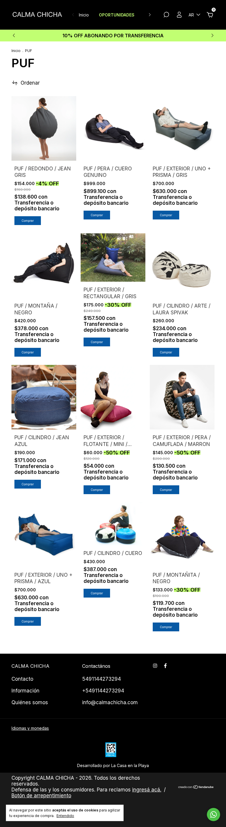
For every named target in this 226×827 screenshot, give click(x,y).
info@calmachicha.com (110, 702)
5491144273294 (101, 679)
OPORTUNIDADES (116, 14)
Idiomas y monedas (30, 728)
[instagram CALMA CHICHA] (155, 665)
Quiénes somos (29, 702)
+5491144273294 (103, 691)
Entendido (65, 815)
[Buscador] (166, 15)
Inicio (84, 14)
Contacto (22, 679)
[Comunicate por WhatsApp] (213, 814)
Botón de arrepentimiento (41, 796)
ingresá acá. (146, 790)
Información (25, 691)
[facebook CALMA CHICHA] (165, 665)
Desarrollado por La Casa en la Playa (113, 765)
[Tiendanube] (196, 787)
